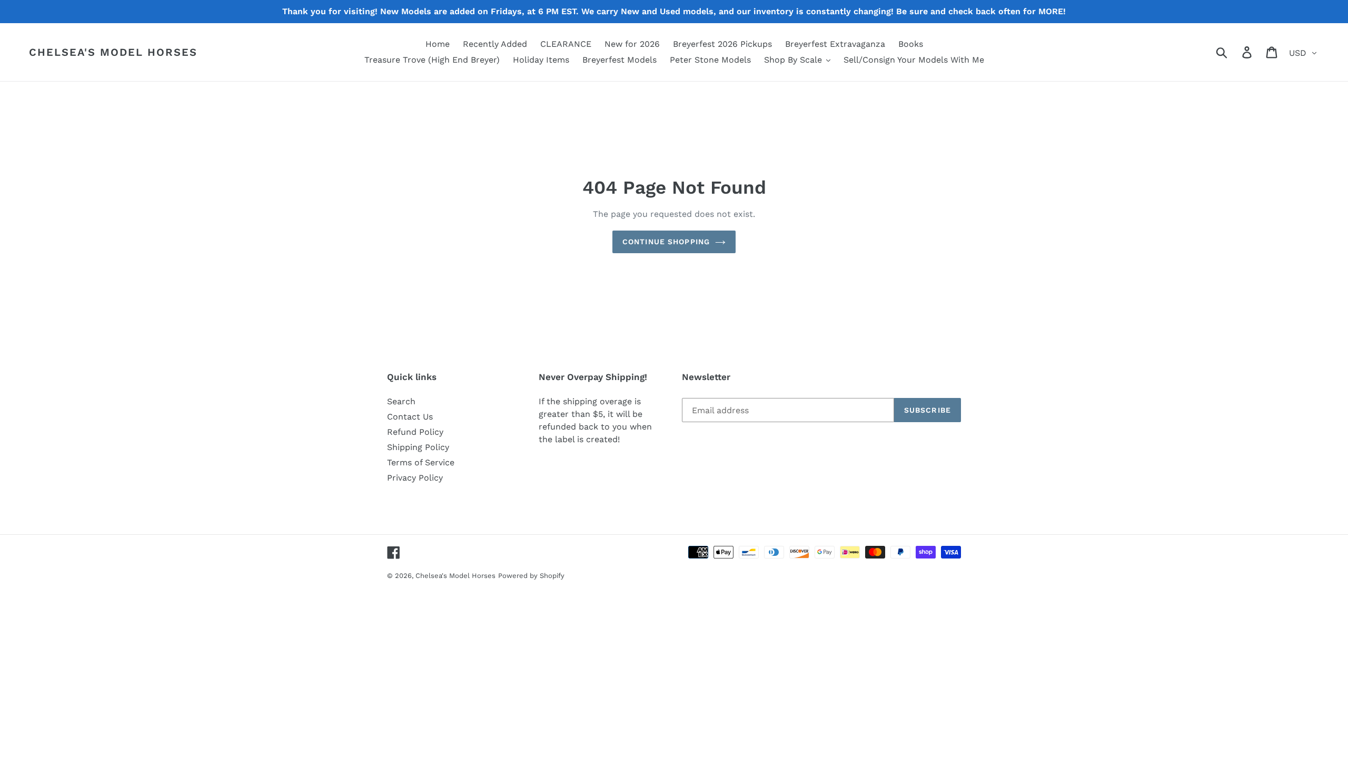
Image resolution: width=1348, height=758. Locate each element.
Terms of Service (420, 462)
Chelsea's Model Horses (113, 52)
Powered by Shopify (531, 576)
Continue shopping (666, 241)
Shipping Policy (418, 447)
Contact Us (410, 417)
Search (401, 401)
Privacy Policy (415, 478)
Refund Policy (415, 432)
